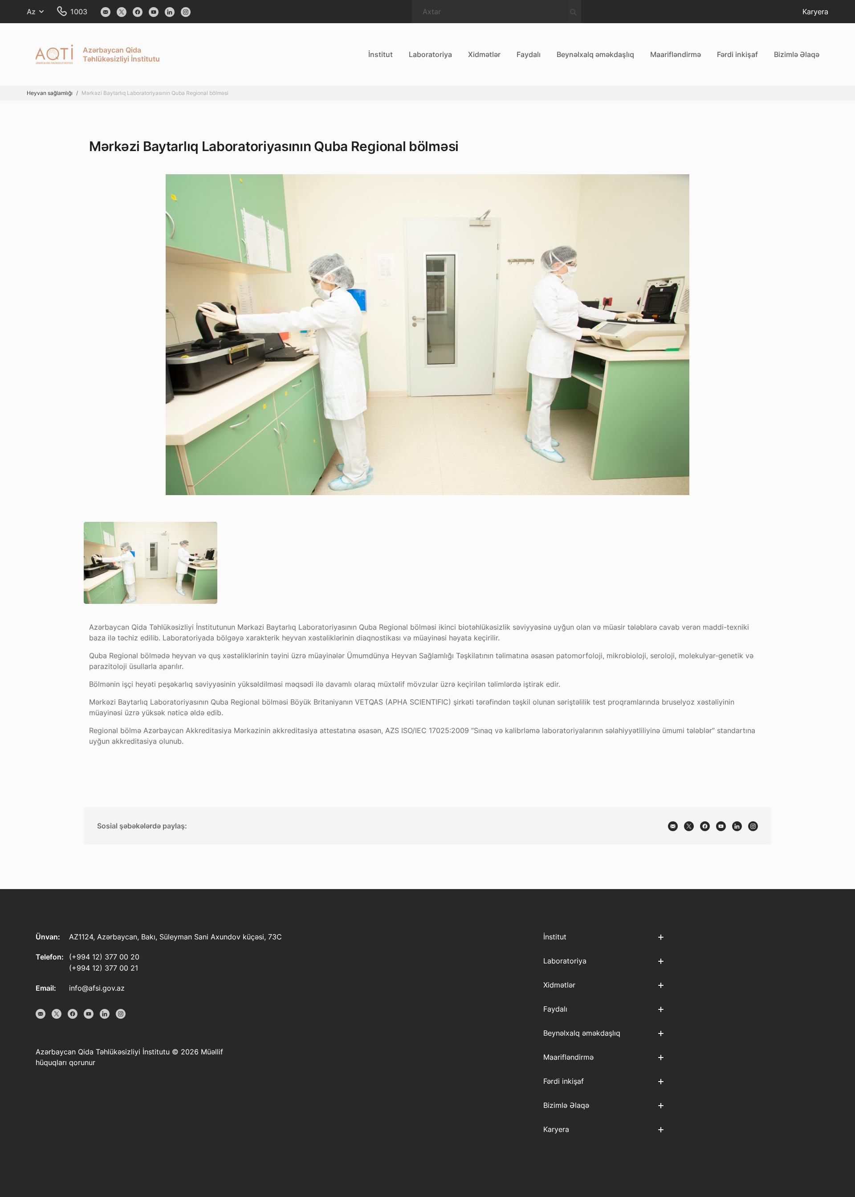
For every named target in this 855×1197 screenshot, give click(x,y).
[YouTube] (154, 11)
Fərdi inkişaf (737, 54)
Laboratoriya (430, 54)
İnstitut (380, 54)
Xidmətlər (484, 54)
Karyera (815, 11)
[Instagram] (186, 11)
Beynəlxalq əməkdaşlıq (595, 54)
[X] (121, 11)
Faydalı (529, 54)
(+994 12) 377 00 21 (103, 967)
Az (31, 11)
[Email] (105, 11)
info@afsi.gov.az (97, 988)
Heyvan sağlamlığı (50, 93)
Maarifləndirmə (675, 54)
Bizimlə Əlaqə (796, 54)
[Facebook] (137, 11)
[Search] (573, 11)
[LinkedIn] (170, 11)
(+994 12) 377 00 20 (104, 956)
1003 (78, 11)
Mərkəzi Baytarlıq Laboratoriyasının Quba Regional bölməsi (154, 93)
